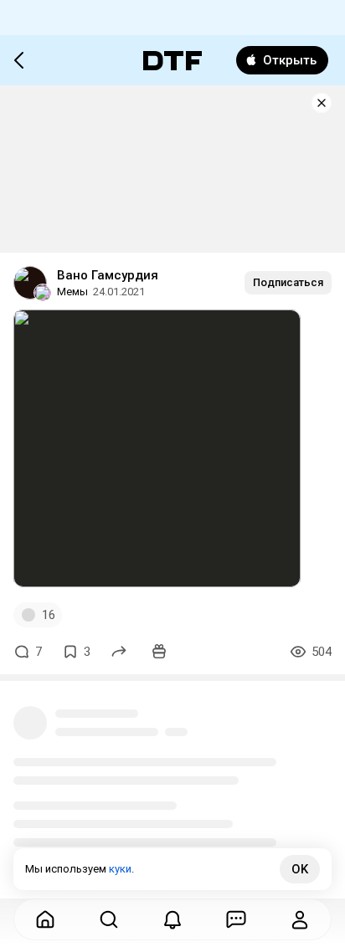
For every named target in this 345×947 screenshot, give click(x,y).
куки (120, 869)
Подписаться (288, 282)
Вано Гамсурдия (107, 275)
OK (299, 869)
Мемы (72, 291)
